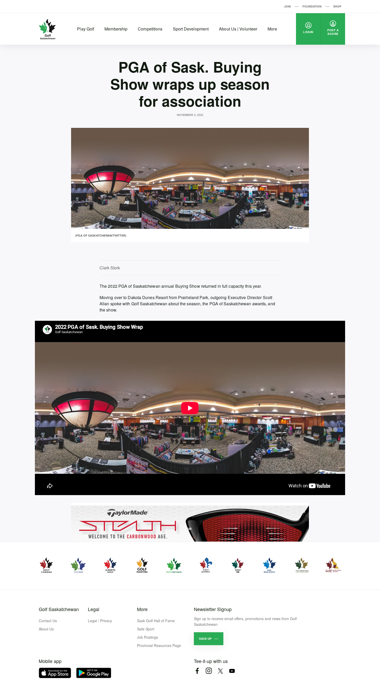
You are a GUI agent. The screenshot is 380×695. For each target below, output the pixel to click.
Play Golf (85, 29)
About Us (46, 628)
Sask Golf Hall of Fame (156, 620)
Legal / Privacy (100, 620)
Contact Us (48, 620)
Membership (115, 29)
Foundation (312, 6)
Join (287, 6)
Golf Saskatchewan (59, 609)
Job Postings (147, 637)
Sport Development (191, 29)
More (272, 29)
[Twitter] (220, 671)
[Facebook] (197, 671)
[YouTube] (232, 671)
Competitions (150, 29)
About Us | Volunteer (238, 29)
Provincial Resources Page (159, 645)
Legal (93, 609)
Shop (337, 6)
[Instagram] (209, 671)
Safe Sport (145, 628)
